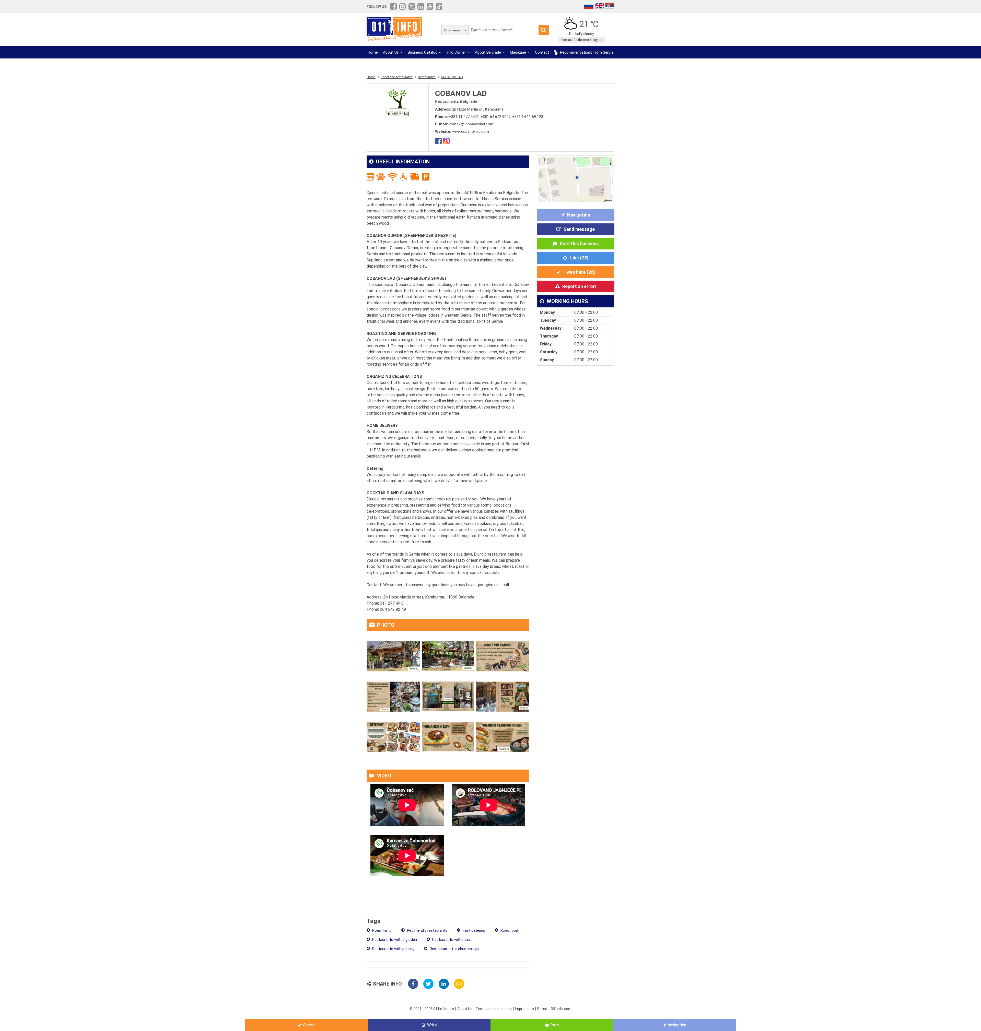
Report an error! (579, 286)
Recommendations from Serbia (586, 52)
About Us (391, 52)
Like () (579, 257)
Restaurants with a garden (394, 939)
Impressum (524, 1009)
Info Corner (456, 52)
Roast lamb (381, 930)
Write (432, 1025)
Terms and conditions (494, 1009)
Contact (542, 52)
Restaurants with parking (392, 948)
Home (373, 52)
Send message (579, 229)
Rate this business (579, 243)
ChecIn (309, 1025)
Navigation (578, 215)
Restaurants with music (452, 939)
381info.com (561, 1009)
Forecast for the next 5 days (580, 40)
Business (452, 30)
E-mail (542, 1009)
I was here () (579, 272)
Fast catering (473, 930)
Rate (554, 1025)
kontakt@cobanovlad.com (471, 124)
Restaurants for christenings (454, 948)
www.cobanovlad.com (470, 131)
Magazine (518, 52)
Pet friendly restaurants (426, 930)
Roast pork (509, 930)
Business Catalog (422, 52)
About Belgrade (488, 52)
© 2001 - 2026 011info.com (432, 1009)
